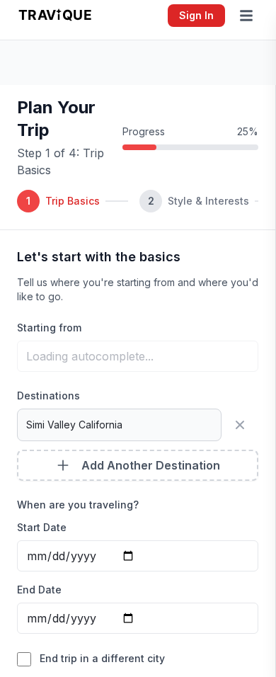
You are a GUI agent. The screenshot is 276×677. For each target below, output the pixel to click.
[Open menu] (249, 15)
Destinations (48, 395)
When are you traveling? (78, 505)
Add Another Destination (150, 465)
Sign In (196, 15)
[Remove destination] (242, 424)
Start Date (42, 527)
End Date (39, 590)
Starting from (49, 328)
